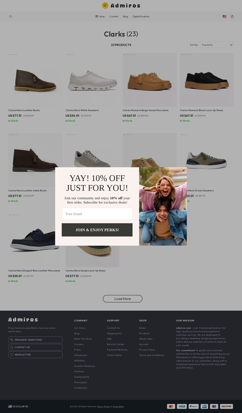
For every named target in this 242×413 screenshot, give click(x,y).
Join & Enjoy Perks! (97, 230)
